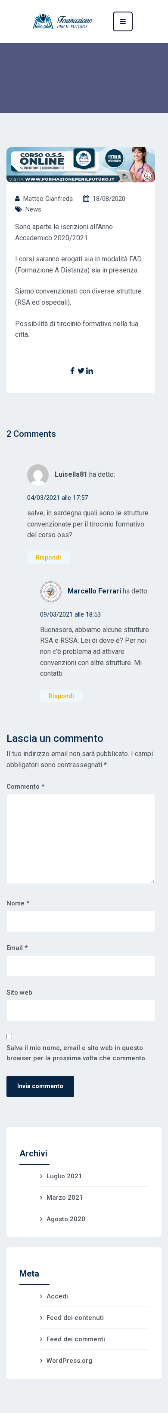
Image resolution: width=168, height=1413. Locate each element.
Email (17, 948)
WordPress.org (69, 1361)
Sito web (19, 992)
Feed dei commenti (76, 1339)
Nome (17, 903)
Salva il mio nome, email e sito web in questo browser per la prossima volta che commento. (76, 1053)
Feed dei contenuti (75, 1318)
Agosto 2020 (66, 1219)
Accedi (57, 1296)
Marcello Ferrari (94, 591)
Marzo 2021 (65, 1197)
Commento (25, 786)
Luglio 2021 (64, 1176)
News (33, 209)
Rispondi (48, 557)
